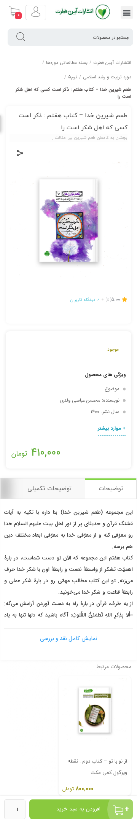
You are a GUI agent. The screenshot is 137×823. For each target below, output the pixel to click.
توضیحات (111, 488)
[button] (127, 12)
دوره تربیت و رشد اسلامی (107, 77)
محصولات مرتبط (113, 667)
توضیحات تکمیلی (49, 488)
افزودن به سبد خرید (78, 809)
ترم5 (72, 77)
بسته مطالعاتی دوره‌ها (67, 62)
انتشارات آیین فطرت (112, 62)
